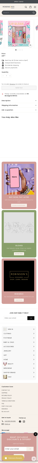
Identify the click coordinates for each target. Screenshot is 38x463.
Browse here (19, 254)
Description (6, 101)
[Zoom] (30, 45)
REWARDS (5, 409)
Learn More (19, 300)
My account (5, 411)
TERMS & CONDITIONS (8, 401)
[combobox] (19, 13)
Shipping (12, 84)
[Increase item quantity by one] (9, 75)
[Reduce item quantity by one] (3, 75)
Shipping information (10, 105)
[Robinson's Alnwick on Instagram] (24, 421)
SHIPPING (4, 393)
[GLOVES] (19, 227)
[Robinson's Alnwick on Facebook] (20, 421)
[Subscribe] (30, 449)
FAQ (3, 403)
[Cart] (30, 7)
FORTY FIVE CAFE (7, 406)
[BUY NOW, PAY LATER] (19, 179)
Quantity (5, 72)
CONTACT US (6, 390)
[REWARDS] (19, 276)
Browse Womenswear (18, 205)
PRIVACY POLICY (7, 398)
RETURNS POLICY (7, 395)
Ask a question (7, 110)
